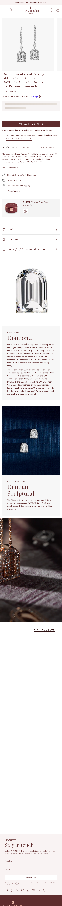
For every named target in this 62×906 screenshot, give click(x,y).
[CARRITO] (58, 10)
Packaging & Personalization (26, 249)
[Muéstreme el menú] (4, 10)
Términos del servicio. (13, 885)
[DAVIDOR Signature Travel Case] (11, 208)
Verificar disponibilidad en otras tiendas (19, 139)
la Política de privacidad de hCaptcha (45, 883)
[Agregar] (25, 211)
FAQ (10, 229)
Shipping (13, 239)
